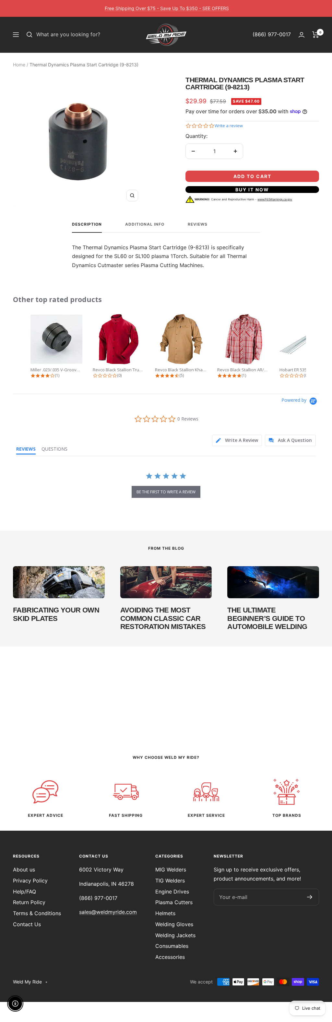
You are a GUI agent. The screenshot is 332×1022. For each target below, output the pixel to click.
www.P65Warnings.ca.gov (274, 199)
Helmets (165, 913)
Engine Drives (172, 891)
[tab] (237, 440)
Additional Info (144, 224)
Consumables (171, 946)
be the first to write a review (166, 492)
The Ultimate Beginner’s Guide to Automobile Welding (267, 618)
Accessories (170, 957)
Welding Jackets (175, 935)
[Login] (301, 35)
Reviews (198, 224)
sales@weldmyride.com (108, 912)
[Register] (310, 897)
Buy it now (252, 189)
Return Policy (29, 902)
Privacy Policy (30, 880)
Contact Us (27, 924)
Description (87, 224)
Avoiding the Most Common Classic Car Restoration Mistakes (163, 618)
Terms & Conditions (37, 913)
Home (19, 64)
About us (24, 869)
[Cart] (315, 34)
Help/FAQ (24, 891)
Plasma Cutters (174, 902)
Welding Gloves (174, 924)
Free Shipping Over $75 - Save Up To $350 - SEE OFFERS (167, 8)
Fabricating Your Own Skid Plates (56, 614)
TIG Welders (170, 880)
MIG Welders (170, 869)
